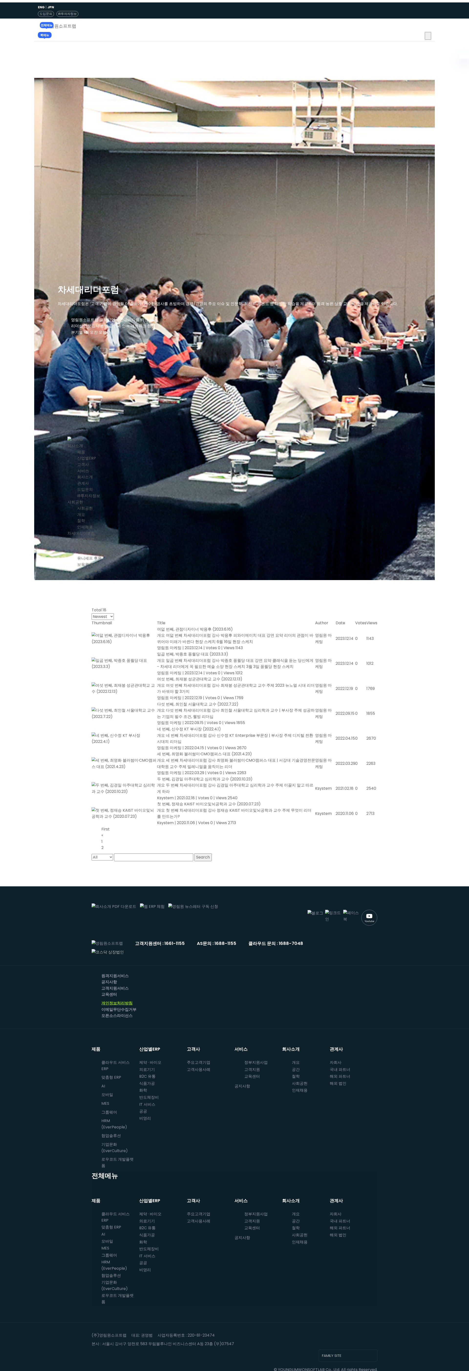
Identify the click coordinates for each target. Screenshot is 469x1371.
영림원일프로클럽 (92, 552)
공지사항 (109, 982)
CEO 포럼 (85, 539)
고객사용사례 (198, 1069)
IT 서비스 (147, 1104)
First (105, 829)
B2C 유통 (147, 1076)
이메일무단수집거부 (119, 1009)
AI (103, 1086)
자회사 (335, 1062)
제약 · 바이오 (150, 1062)
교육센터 (109, 994)
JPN (50, 7)
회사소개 (75, 446)
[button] (428, 36)
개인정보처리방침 (117, 1003)
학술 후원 (85, 577)
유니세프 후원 (89, 558)
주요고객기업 (198, 1062)
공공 (143, 1111)
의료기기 (147, 1069)
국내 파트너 (340, 1069)
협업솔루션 (111, 1275)
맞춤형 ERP (111, 1077)
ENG (41, 7)
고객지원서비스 (115, 988)
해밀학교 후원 (89, 570)
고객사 (83, 464)
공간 (296, 1069)
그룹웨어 (109, 1112)
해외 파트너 (340, 1076)
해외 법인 (338, 1083)
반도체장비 (149, 1097)
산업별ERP (86, 458)
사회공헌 (75, 502)
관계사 (83, 483)
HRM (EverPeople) (114, 1124)
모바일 (107, 1094)
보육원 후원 (87, 564)
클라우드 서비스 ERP (115, 1066)
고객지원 (252, 1069)
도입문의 (46, 13)
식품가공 (147, 1083)
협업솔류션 (111, 1135)
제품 (81, 452)
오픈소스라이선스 (117, 1015)
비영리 (145, 1118)
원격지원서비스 (115, 976)
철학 (81, 520)
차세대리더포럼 (81, 533)
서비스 (83, 471)
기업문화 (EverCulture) (114, 1148)
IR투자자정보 (67, 13)
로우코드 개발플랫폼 (117, 1162)
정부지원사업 (256, 1062)
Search (203, 857)
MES (105, 1103)
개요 (81, 514)
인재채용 (85, 527)
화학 (143, 1090)
